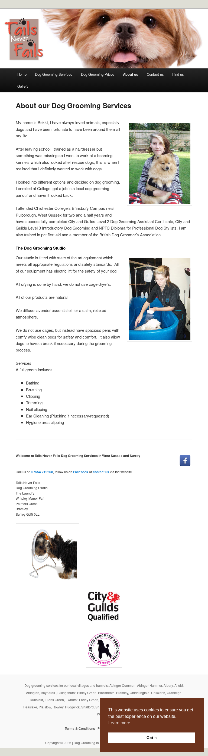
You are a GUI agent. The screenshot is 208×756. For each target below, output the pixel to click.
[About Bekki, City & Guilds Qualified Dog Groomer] (104, 608)
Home (22, 74)
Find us (178, 74)
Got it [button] (152, 737)
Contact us (155, 74)
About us (130, 74)
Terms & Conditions (80, 728)
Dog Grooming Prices (98, 74)
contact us (101, 471)
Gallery (22, 86)
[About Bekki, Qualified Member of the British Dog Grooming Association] (104, 649)
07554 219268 (42, 471)
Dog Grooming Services (53, 74)
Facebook (80, 471)
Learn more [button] (119, 723)
